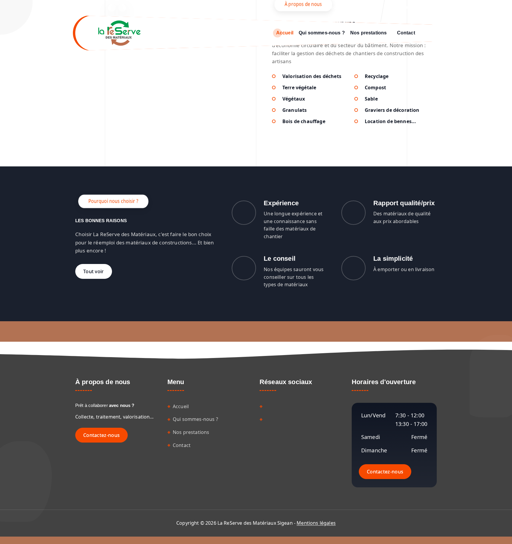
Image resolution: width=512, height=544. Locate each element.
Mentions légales (316, 523)
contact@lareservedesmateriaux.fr (341, 7)
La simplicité (393, 258)
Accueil (284, 32)
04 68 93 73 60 (421, 7)
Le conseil (279, 258)
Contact (406, 32)
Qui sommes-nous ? (322, 32)
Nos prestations (368, 32)
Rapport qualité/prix (404, 203)
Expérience (281, 203)
